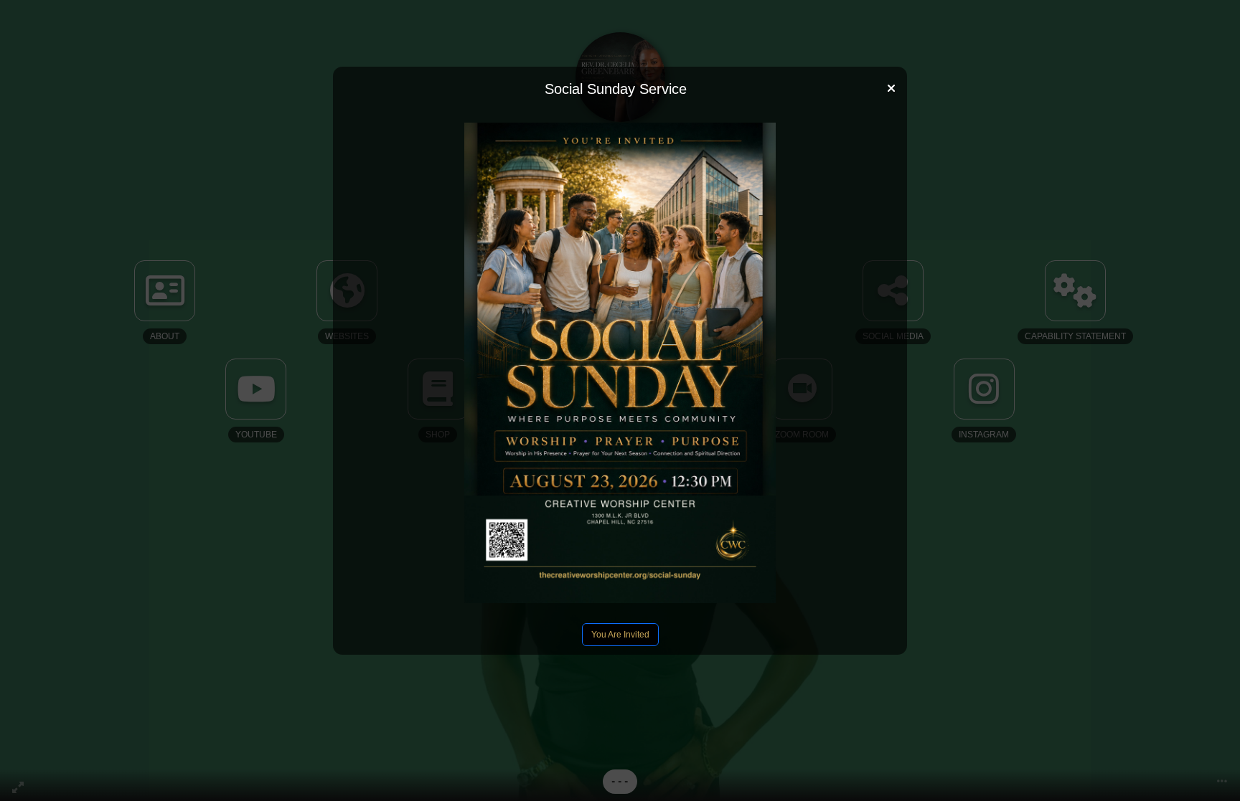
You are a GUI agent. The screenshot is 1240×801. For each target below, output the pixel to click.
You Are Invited (620, 635)
